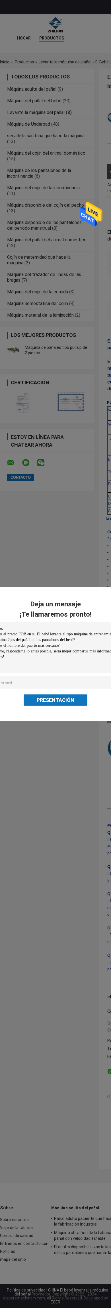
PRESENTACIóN (55, 700)
